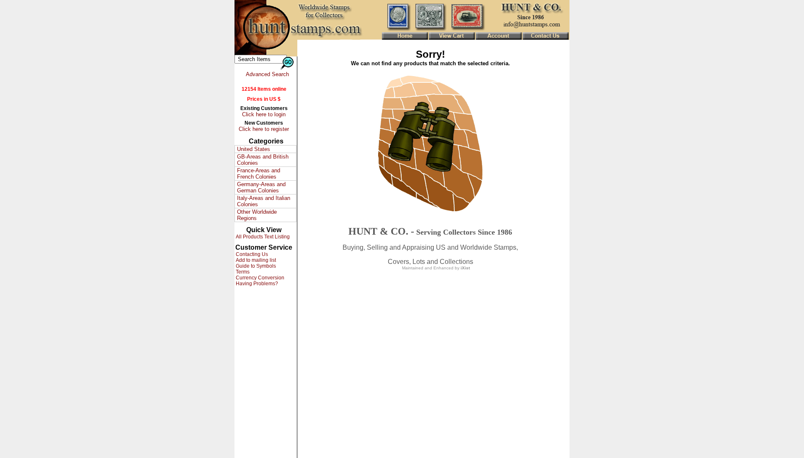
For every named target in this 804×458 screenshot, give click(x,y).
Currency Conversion (259, 278)
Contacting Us (251, 254)
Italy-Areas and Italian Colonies (263, 201)
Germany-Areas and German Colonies (261, 187)
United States (253, 149)
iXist (465, 268)
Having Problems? (256, 284)
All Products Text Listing (262, 237)
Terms (242, 272)
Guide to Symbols (255, 266)
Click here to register (264, 129)
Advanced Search (267, 74)
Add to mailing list (255, 260)
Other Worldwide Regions (257, 215)
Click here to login (264, 114)
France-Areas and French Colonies (258, 173)
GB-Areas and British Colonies (263, 160)
